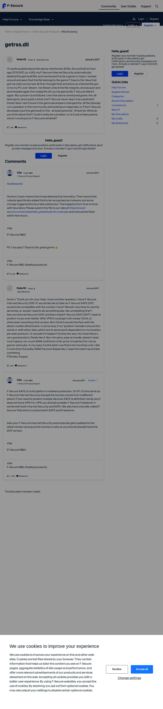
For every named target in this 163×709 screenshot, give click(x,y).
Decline (116, 669)
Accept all (142, 669)
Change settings (129, 678)
